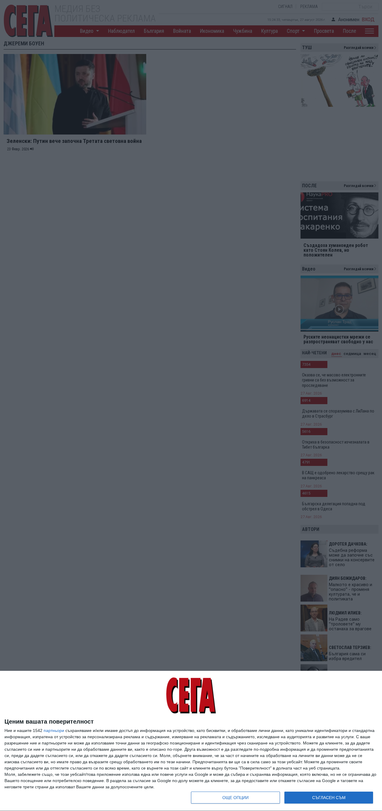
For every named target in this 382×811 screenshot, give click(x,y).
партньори (54, 730)
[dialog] (191, 741)
